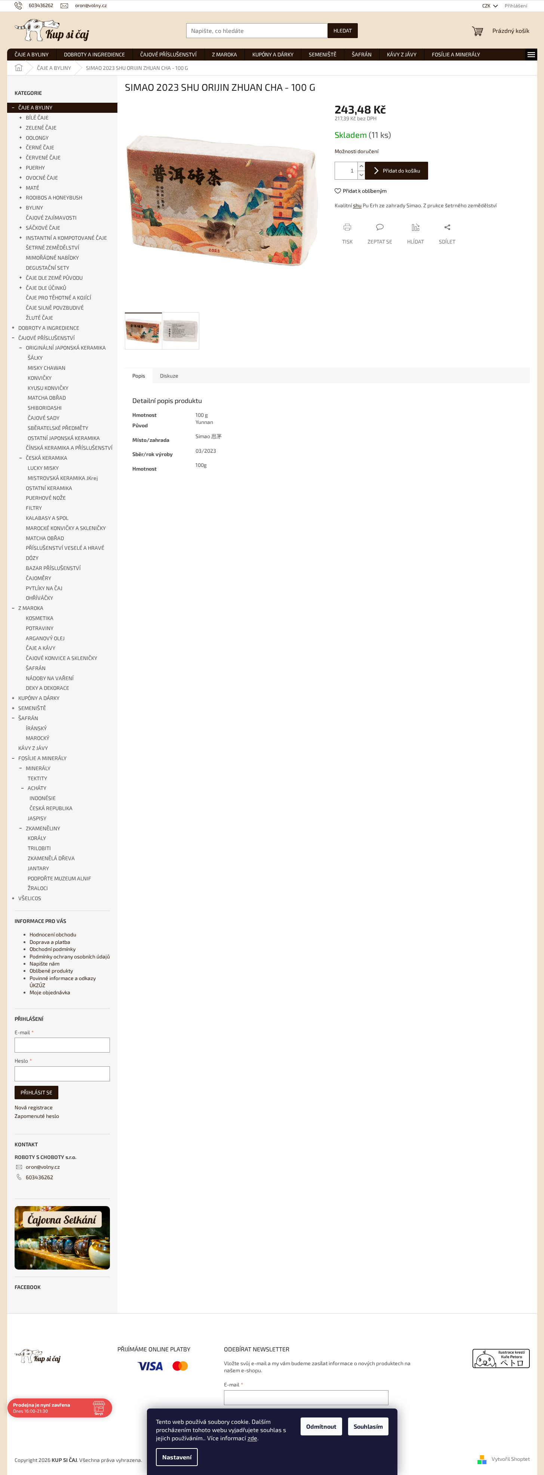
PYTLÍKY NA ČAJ (44, 588)
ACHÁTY (37, 788)
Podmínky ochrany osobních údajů (70, 956)
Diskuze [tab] (169, 375)
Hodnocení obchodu (53, 934)
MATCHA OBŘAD (47, 397)
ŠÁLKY (35, 357)
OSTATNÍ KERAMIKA (49, 488)
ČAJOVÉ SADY (43, 418)
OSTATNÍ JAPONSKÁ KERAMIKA (64, 438)
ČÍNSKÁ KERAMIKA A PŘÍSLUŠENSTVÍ (69, 447)
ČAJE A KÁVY (40, 648)
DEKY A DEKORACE (47, 688)
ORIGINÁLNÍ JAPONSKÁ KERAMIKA (66, 347)
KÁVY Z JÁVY (33, 748)
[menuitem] (31, 55)
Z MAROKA (30, 608)
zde (252, 1437)
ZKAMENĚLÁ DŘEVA (51, 858)
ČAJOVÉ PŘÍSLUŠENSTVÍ (46, 338)
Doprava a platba (50, 942)
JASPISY (37, 818)
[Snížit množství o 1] (361, 175)
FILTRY (34, 508)
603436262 (39, 1177)
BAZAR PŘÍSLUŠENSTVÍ (53, 568)
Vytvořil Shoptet (511, 1459)
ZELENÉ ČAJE (41, 127)
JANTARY (38, 868)
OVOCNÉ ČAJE (42, 177)
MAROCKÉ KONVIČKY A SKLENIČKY (66, 528)
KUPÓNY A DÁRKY (38, 698)
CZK (487, 6)
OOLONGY (37, 137)
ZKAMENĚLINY (43, 828)
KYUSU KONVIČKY (48, 388)
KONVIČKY (40, 378)
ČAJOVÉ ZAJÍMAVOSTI (51, 217)
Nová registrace (34, 1107)
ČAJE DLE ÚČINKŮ (46, 288)
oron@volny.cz (43, 1166)
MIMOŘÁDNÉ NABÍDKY (52, 257)
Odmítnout (321, 1426)
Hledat (343, 30)
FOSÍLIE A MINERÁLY (42, 758)
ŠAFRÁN (36, 668)
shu (357, 205)
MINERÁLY (38, 768)
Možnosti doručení (356, 151)
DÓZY (32, 558)
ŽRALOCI (38, 888)
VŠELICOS (29, 898)
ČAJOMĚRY (38, 578)
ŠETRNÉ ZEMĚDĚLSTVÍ (52, 247)
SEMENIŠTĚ (32, 708)
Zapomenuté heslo (37, 1116)
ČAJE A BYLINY (35, 107)
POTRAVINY (39, 628)
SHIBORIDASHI (45, 408)
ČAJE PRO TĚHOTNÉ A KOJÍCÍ (58, 297)
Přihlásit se (36, 1092)
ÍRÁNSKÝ (36, 728)
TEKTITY (37, 778)
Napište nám (44, 963)
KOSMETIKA (39, 618)
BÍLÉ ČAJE (37, 117)
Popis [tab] (138, 375)
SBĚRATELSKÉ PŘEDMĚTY (58, 428)
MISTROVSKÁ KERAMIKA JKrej (63, 478)
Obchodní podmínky (53, 949)
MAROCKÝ (37, 738)
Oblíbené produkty (51, 970)
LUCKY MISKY (43, 468)
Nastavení (176, 1456)
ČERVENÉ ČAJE (43, 157)
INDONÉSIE (43, 798)
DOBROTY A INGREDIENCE (48, 328)
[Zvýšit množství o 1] (361, 166)
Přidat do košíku (401, 170)
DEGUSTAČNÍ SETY (47, 267)
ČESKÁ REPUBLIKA (51, 808)
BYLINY (34, 207)
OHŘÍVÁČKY (39, 598)
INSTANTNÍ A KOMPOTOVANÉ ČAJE (66, 238)
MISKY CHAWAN (46, 368)
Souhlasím (368, 1426)
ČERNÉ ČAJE (40, 147)
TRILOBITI (39, 848)
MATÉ (32, 188)
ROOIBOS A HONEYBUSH (54, 197)
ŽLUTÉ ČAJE (39, 317)
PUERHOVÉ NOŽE (46, 498)
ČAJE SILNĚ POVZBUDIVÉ (55, 307)
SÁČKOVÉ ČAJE (43, 227)
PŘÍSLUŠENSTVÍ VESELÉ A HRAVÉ (65, 548)
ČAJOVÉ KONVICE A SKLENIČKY (61, 658)
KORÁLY (37, 838)
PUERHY (35, 167)
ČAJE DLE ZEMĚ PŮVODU (54, 278)
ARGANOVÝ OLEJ (45, 638)
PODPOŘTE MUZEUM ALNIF (59, 878)
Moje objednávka (50, 992)
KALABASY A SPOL (47, 518)
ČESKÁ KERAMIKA (46, 458)
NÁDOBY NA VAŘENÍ (50, 678)
